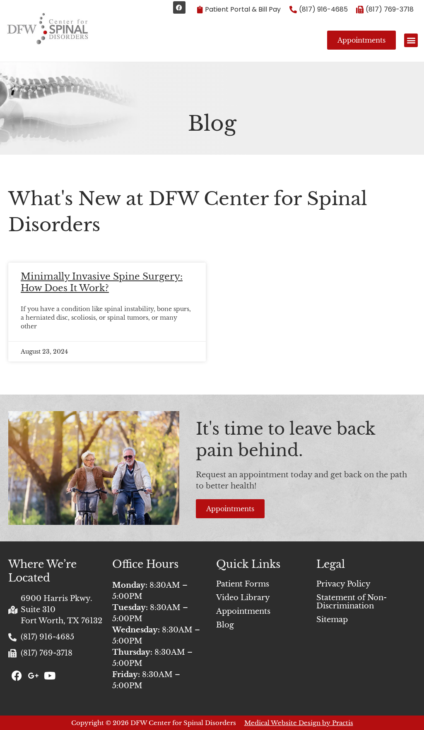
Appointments (243, 611)
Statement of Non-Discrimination (351, 602)
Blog (225, 625)
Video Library (243, 598)
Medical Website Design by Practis (298, 723)
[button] (411, 40)
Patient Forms (242, 584)
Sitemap (332, 619)
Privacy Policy (343, 584)
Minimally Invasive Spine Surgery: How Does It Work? (102, 282)
